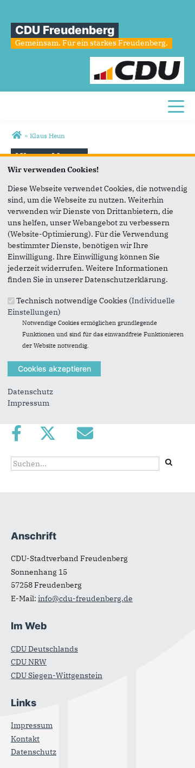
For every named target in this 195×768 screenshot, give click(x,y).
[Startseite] (137, 62)
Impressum (28, 403)
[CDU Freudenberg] (16, 135)
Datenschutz (30, 391)
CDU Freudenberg (64, 30)
